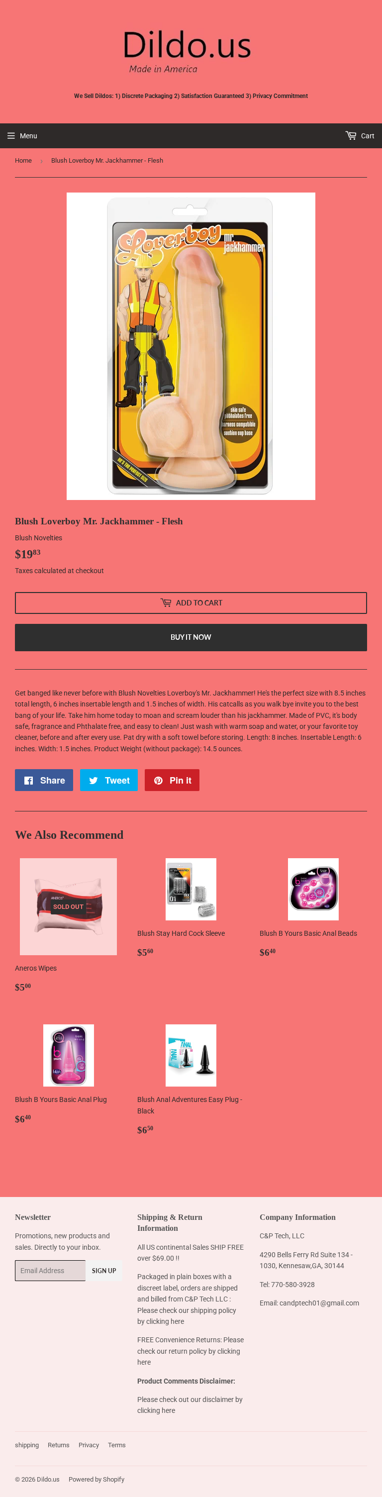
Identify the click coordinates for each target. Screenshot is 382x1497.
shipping (27, 1445)
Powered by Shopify (96, 1479)
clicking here (165, 1321)
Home (23, 160)
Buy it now (191, 637)
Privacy (89, 1445)
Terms (117, 1445)
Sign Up (104, 1271)
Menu (28, 136)
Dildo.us (48, 1479)
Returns (59, 1445)
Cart (367, 136)
